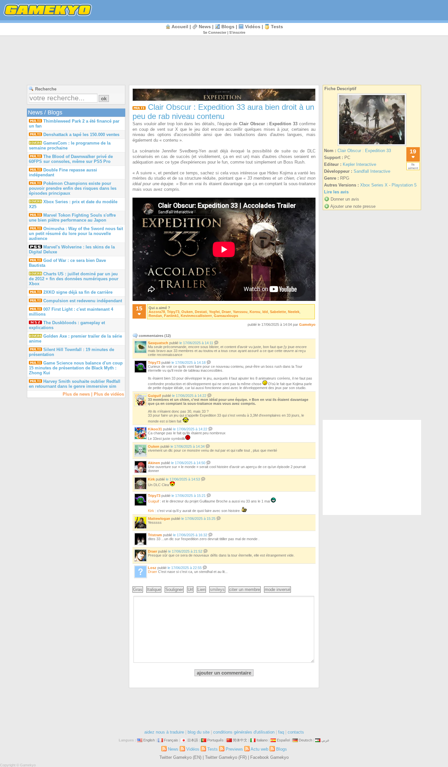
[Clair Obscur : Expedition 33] (371, 145)
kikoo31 (155, 429)
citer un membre (244, 589)
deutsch (305, 740)
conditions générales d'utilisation (244, 732)
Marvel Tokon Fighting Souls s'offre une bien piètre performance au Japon (72, 218)
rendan (155, 316)
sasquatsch (158, 343)
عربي (325, 740)
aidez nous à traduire (164, 732)
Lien (201, 589)
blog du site (199, 732)
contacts (296, 732)
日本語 (192, 740)
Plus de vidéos (109, 394)
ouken (187, 312)
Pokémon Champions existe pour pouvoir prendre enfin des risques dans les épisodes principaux (72, 188)
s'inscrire (237, 32)
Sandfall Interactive (372, 171)
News (205, 26)
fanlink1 (171, 316)
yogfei (214, 312)
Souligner (174, 589)
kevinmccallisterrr (196, 316)
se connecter (214, 32)
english (149, 740)
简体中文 (240, 740)
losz (152, 568)
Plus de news (76, 394)
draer (226, 312)
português (215, 740)
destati (201, 312)
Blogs (227, 26)
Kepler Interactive (359, 164)
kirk (151, 479)
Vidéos (252, 26)
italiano (262, 740)
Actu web (259, 749)
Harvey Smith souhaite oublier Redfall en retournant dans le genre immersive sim (74, 384)
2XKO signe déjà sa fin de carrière (77, 292)
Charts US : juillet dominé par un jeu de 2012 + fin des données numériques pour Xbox (73, 278)
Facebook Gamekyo (269, 757)
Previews (234, 749)
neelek (293, 312)
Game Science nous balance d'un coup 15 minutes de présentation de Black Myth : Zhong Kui (76, 368)
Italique (154, 589)
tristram (155, 535)
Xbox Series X (374, 185)
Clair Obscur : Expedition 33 (364, 150)
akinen (154, 463)
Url (190, 589)
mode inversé (277, 589)
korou (255, 312)
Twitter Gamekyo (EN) (180, 757)
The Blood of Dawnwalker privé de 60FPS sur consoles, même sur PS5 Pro (71, 159)
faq (281, 732)
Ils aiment (413, 166)
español (283, 740)
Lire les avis (336, 191)
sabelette (278, 312)
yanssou (240, 312)
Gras (137, 589)
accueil (180, 26)
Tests (277, 26)
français (171, 740)
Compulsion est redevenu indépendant (82, 300)
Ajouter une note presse (353, 206)
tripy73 (173, 312)
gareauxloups (226, 316)
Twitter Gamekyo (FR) (226, 757)
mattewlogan (159, 519)
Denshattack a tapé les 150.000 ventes (81, 134)
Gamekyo (307, 324)
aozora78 (157, 312)
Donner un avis (345, 199)
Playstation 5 (404, 185)
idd (265, 312)
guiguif (154, 396)
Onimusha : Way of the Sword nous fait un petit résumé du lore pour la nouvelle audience (76, 233)
